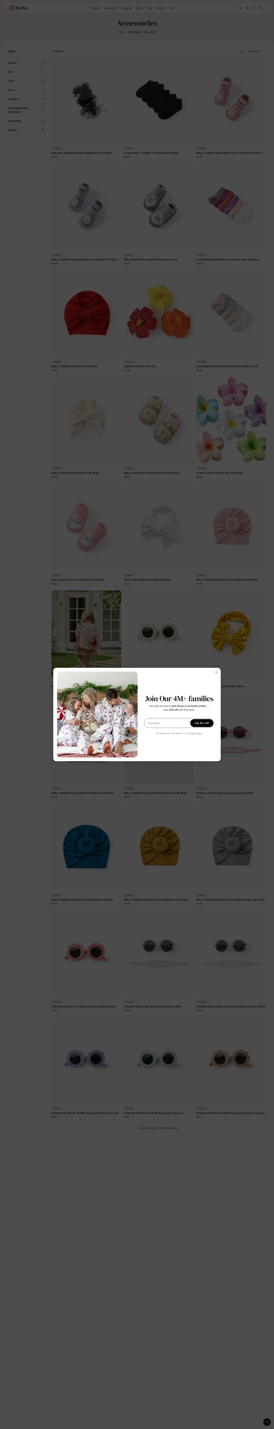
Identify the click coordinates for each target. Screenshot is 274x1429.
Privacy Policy (195, 733)
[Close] (216, 672)
